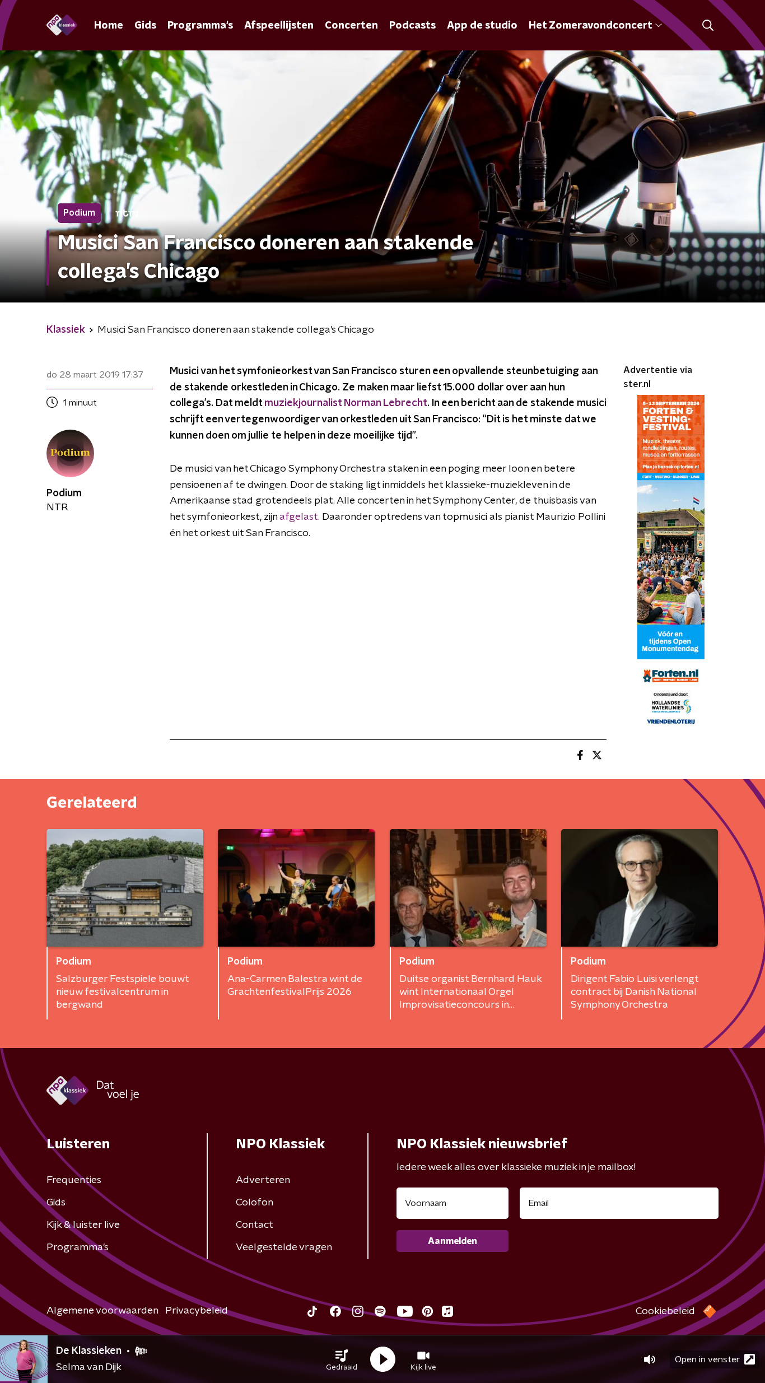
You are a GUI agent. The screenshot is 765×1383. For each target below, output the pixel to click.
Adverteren (263, 1180)
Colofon (254, 1203)
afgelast (298, 517)
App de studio (482, 26)
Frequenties (73, 1180)
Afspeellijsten (279, 26)
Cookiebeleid (665, 1311)
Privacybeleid (196, 1311)
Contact (254, 1225)
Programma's (200, 26)
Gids (145, 26)
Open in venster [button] (707, 1359)
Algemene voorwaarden (102, 1311)
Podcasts (412, 26)
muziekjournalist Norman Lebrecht (345, 403)
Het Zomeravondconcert (590, 26)
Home (108, 26)
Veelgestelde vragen (284, 1247)
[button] (342, 1359)
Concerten (351, 26)
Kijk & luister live (83, 1225)
